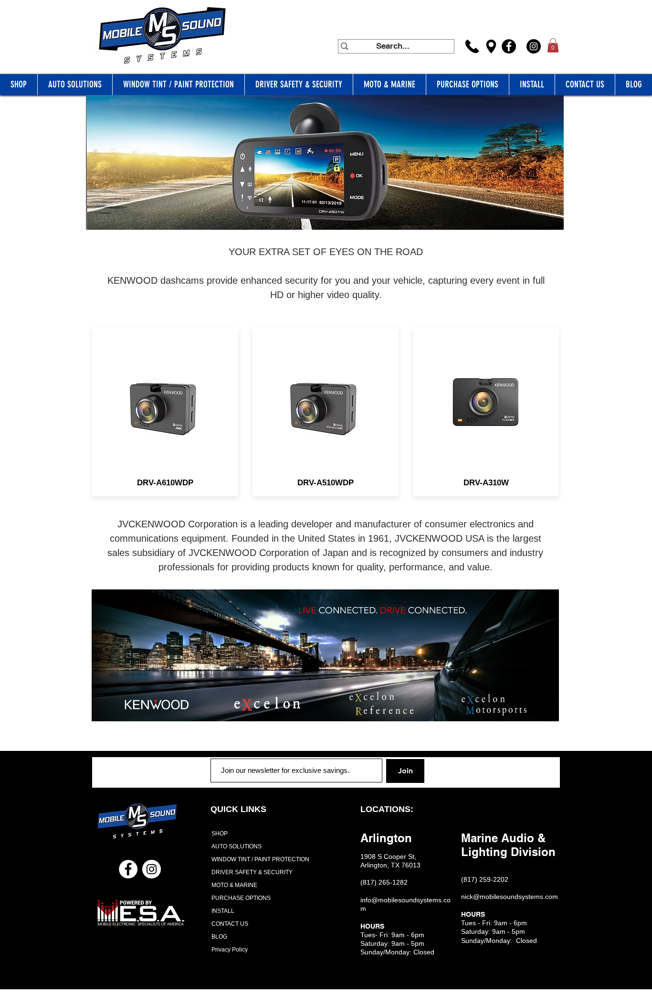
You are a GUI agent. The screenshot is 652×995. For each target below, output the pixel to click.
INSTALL (222, 911)
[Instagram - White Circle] (151, 869)
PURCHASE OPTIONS (241, 898)
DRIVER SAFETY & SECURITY (252, 872)
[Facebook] (509, 46)
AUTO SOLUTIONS (236, 846)
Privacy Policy (229, 949)
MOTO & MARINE (234, 885)
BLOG (219, 936)
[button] (553, 45)
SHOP (219, 833)
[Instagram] (533, 46)
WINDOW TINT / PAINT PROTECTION (257, 859)
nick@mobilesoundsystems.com (509, 896)
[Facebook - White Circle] (128, 869)
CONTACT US (229, 923)
